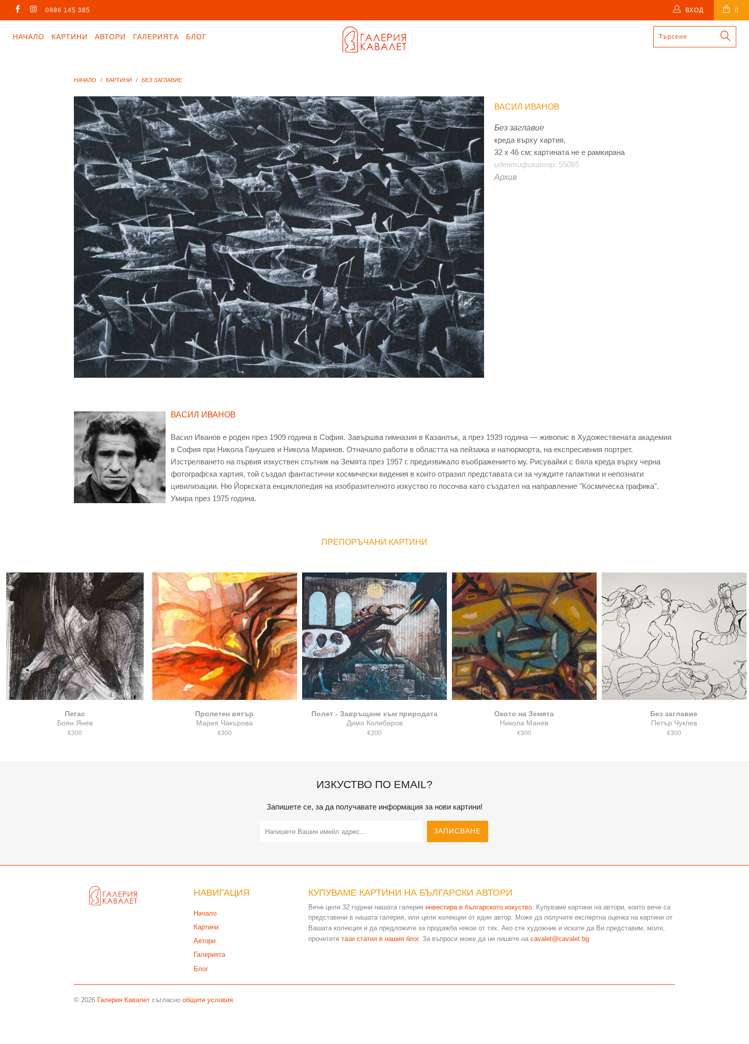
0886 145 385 (67, 10)
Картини (69, 37)
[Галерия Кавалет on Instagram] (33, 10)
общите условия (207, 1000)
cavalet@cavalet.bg (559, 939)
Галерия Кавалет (123, 1000)
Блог (196, 37)
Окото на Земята (524, 636)
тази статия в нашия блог (379, 939)
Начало (28, 37)
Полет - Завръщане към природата (374, 636)
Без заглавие (674, 636)
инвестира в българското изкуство (478, 907)
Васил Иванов (526, 106)
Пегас (75, 636)
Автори (110, 37)
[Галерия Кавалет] (374, 39)
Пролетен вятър (224, 636)
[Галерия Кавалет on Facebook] (17, 10)
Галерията (156, 37)
